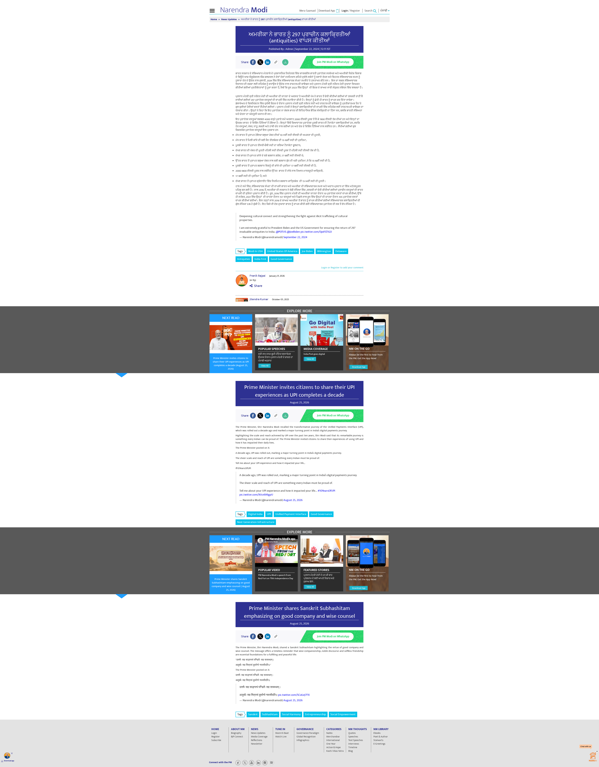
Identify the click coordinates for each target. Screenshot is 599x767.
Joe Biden (307, 251)
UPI (269, 514)
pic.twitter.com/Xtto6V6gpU (256, 494)
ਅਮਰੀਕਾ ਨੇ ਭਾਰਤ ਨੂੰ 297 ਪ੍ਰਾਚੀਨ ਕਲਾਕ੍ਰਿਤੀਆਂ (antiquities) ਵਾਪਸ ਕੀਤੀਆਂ (299, 37)
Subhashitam (270, 714)
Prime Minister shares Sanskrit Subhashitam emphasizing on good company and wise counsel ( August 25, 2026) (231, 584)
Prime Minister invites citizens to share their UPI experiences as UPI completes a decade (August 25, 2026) (231, 363)
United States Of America (282, 251)
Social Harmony (291, 714)
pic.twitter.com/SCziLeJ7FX (294, 695)
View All (264, 366)
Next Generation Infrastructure (255, 522)
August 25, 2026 (292, 500)
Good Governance (281, 259)
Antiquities (243, 259)
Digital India (255, 514)
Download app (9, 760)
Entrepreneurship (315, 714)
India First (260, 259)
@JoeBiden (293, 232)
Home (214, 19)
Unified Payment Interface (290, 514)
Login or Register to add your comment (342, 268)
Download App (358, 367)
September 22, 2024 (295, 237)
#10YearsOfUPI (326, 491)
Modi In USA (255, 251)
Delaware (341, 251)
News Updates (229, 19)
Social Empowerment (343, 714)
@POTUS (281, 232)
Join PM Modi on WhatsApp (333, 62)
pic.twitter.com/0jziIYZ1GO (316, 232)
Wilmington (324, 251)
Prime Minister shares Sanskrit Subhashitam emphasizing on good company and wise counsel (299, 612)
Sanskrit (253, 714)
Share (257, 286)
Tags (240, 251)
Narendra (244, 10)
